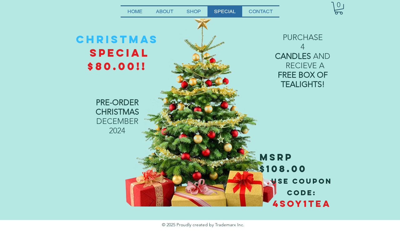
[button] (338, 8)
